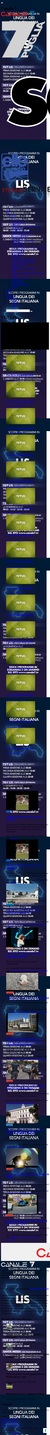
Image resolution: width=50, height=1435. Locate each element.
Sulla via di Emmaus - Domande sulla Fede (28, 248)
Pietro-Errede (39, 1059)
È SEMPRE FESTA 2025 (21, 231)
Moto (33, 1237)
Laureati (15, 1147)
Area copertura (12, 299)
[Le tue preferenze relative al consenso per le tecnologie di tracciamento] (45, 1430)
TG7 (8, 213)
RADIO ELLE (17, 252)
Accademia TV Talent (20, 278)
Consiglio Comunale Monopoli (23, 262)
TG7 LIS (15, 220)
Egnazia (20, 970)
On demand (11, 215)
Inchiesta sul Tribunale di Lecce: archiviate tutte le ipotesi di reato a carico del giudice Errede (24, 1042)
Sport (8, 812)
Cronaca (9, 993)
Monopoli (14, 838)
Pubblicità (15, 287)
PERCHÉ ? (16, 224)
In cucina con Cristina (20, 285)
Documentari (16, 280)
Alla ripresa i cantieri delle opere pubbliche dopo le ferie (23, 911)
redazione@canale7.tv (10, 1421)
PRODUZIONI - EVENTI (22, 241)
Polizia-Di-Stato (12, 1103)
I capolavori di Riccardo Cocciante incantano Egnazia (24, 955)
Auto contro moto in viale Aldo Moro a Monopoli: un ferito (26, 1222)
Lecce (19, 1059)
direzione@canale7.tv (39, 1289)
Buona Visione (17, 255)
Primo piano (16, 266)
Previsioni (21, 1193)
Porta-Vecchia (20, 924)
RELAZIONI (16, 243)
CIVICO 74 (16, 257)
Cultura (9, 1125)
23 (7, 781)
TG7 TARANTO (18, 222)
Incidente (22, 1237)
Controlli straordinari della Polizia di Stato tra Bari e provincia (25, 1087)
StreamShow (16, 1433)
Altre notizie (11, 1239)
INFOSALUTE (17, 250)
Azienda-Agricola (40, 1012)
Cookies (4, 1426)
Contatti (9, 294)
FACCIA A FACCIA (20, 236)
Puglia (8, 1147)
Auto (29, 1237)
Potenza (13, 1059)
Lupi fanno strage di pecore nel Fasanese (27, 997)
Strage (29, 1012)
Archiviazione (28, 1059)
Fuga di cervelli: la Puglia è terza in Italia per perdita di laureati (24, 1131)
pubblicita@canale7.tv (10, 1423)
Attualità (9, 904)
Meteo (8, 1193)
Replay (14, 276)
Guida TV (10, 289)
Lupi (19, 1012)
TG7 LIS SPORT (18, 245)
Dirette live (10, 296)
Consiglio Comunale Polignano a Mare (27, 273)
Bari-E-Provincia (26, 1103)
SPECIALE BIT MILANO (22, 259)
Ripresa (43, 924)
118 (37, 1237)
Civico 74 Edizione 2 (19, 264)
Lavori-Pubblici (32, 924)
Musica (9, 948)
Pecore (24, 1012)
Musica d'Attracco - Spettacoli (23, 269)
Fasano (13, 970)
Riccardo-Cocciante (32, 970)
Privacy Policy (16, 1426)
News (8, 292)
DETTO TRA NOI (19, 234)
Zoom (13, 271)
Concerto (44, 970)
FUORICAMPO (18, 238)
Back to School (17, 282)
